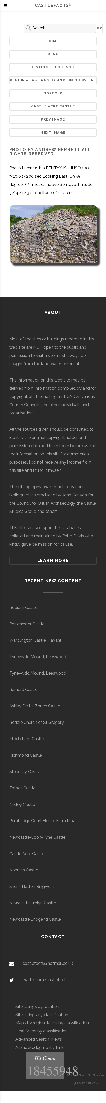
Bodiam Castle (23, 607)
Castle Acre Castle (53, 106)
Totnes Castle (22, 788)
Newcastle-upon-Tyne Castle (37, 837)
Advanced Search (32, 1039)
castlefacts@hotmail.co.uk (48, 963)
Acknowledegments (34, 1047)
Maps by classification (68, 1022)
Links (61, 1047)
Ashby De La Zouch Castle (34, 706)
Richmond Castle (25, 755)
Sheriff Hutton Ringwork (31, 886)
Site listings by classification (41, 1014)
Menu (53, 54)
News (56, 1039)
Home (53, 41)
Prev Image (53, 119)
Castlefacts (53, 5)
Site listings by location (37, 1006)
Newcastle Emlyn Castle (32, 902)
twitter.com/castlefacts (45, 979)
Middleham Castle (26, 738)
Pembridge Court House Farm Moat (43, 820)
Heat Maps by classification (41, 1031)
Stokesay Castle (24, 771)
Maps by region (30, 1022)
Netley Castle (22, 804)
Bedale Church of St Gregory (36, 722)
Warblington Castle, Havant (35, 640)
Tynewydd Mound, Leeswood (37, 656)
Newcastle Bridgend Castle (35, 919)
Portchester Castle (27, 623)
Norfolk (53, 93)
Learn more (53, 560)
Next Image (53, 132)
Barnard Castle (23, 689)
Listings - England (53, 67)
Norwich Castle (23, 870)
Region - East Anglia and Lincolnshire (53, 80)
